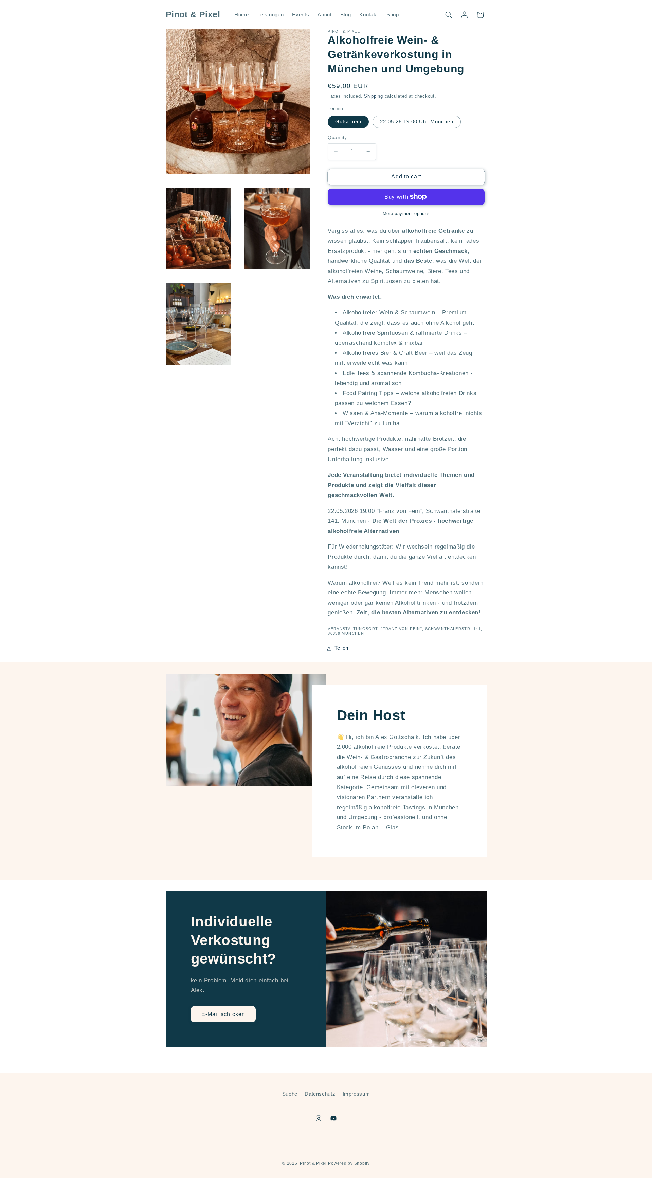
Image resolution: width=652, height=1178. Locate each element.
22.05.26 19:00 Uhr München (416, 121)
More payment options (406, 213)
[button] (448, 14)
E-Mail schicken (223, 1014)
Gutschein (348, 121)
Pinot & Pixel (313, 1163)
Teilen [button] (341, 648)
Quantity (337, 137)
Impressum (356, 1094)
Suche (289, 1094)
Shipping (373, 96)
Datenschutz (320, 1094)
